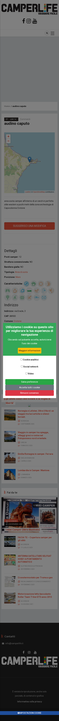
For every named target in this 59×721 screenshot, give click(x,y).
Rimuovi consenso (29, 393)
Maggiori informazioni (29, 350)
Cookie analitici (31, 359)
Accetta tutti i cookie (29, 387)
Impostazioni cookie (30, 713)
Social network (30, 366)
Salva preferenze (29, 381)
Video (31, 373)
